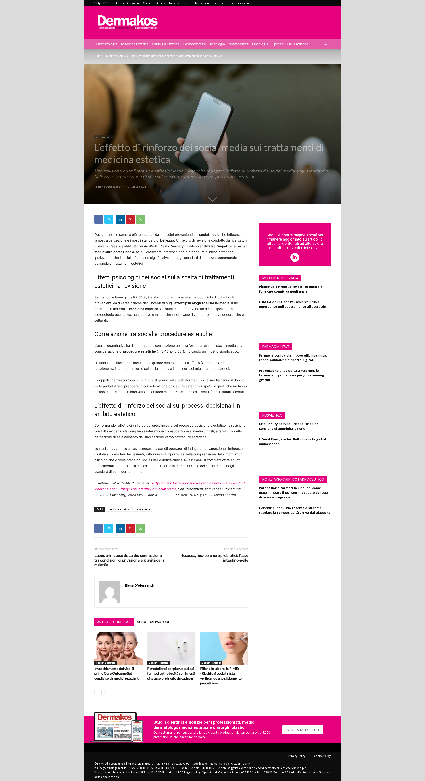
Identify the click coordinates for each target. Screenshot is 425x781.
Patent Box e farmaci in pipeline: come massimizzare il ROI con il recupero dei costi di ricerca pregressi (294, 492)
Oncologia (260, 44)
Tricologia (217, 44)
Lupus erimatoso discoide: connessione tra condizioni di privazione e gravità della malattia (129, 560)
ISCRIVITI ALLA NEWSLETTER (303, 730)
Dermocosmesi (194, 44)
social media (142, 509)
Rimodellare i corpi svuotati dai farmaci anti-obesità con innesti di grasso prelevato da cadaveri (171, 673)
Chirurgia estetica (165, 44)
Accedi (120, 3)
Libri (223, 3)
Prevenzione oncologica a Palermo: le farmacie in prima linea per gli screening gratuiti (291, 375)
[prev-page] (97, 692)
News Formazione (206, 3)
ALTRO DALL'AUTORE (153, 622)
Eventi (187, 3)
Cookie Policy (322, 756)
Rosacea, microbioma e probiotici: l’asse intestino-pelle (214, 557)
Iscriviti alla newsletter (243, 3)
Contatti (147, 3)
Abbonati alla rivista (168, 3)
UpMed (278, 44)
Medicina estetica (134, 44)
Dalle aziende (297, 44)
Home (98, 56)
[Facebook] (98, 219)
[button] (325, 44)
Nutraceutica (238, 44)
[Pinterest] (130, 219)
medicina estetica (118, 509)
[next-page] (104, 692)
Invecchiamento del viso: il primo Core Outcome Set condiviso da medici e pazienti (116, 673)
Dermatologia (106, 44)
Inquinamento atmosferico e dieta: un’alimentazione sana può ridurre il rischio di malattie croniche (293, 322)
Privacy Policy (296, 756)
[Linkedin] (120, 219)
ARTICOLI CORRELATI (114, 622)
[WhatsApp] (140, 219)
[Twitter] (108, 219)
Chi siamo (133, 3)
